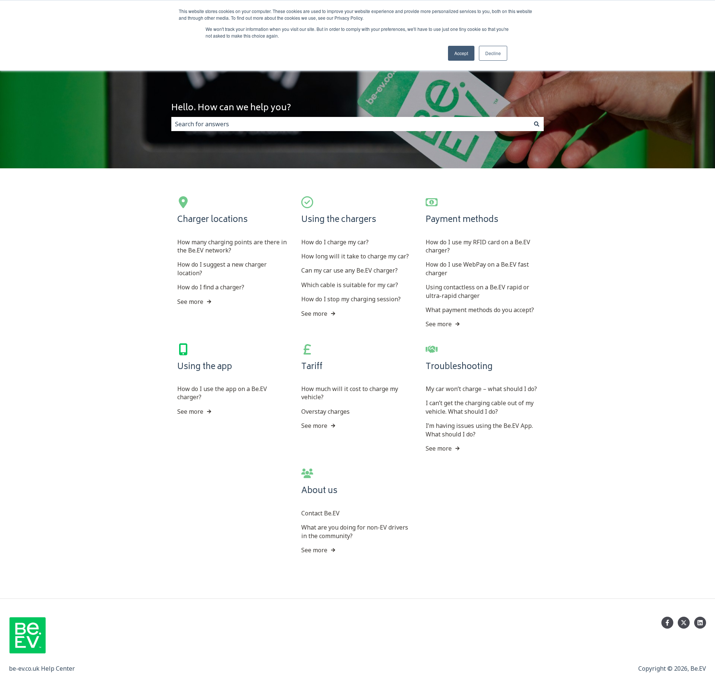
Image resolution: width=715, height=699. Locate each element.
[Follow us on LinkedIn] (700, 623)
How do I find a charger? (210, 287)
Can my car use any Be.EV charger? (349, 270)
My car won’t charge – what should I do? (481, 389)
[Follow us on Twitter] (684, 623)
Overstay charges (325, 411)
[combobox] (350, 124)
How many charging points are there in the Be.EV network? (232, 246)
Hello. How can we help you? (231, 108)
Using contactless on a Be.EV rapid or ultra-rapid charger (477, 291)
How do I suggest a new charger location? (222, 268)
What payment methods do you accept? (480, 310)
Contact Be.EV (320, 513)
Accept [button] (461, 53)
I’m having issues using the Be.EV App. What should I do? (479, 430)
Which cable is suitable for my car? (349, 285)
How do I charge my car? (335, 242)
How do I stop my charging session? (351, 299)
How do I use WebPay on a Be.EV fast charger (477, 268)
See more (190, 302)
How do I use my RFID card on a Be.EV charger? (478, 246)
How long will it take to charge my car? (355, 256)
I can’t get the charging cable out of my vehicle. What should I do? (480, 407)
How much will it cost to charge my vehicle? (349, 393)
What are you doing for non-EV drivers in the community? (354, 531)
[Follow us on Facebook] (667, 623)
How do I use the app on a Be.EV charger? (222, 393)
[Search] (537, 124)
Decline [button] (493, 53)
